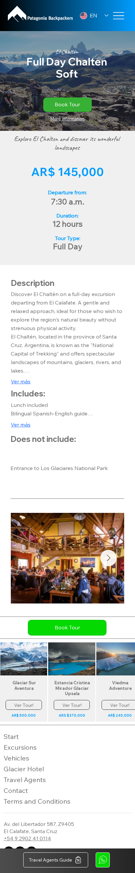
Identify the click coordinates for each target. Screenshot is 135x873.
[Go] (103, 859)
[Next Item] (108, 558)
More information (67, 118)
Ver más (20, 381)
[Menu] (118, 15)
